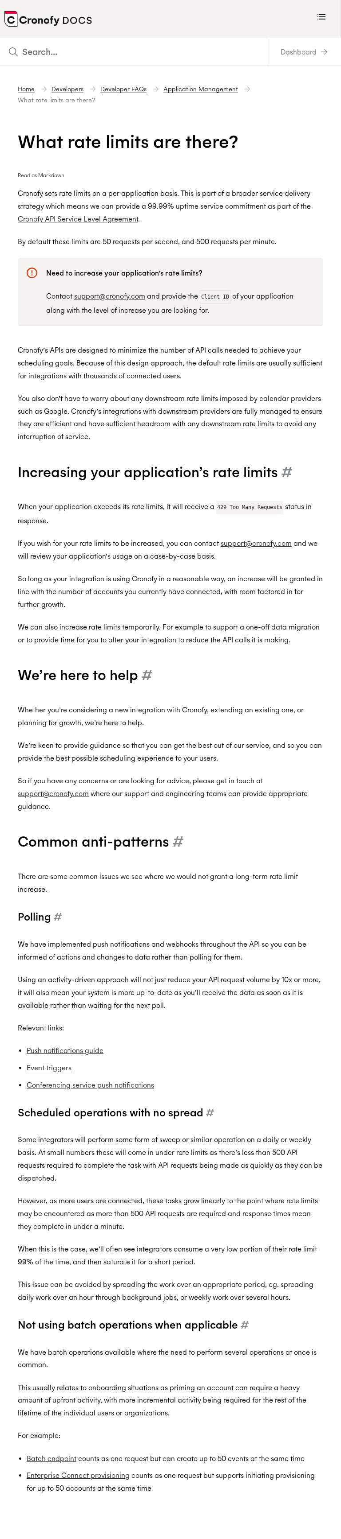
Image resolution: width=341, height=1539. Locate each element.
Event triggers (49, 1068)
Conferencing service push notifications (90, 1085)
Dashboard (299, 52)
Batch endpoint (51, 1458)
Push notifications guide (65, 1050)
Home (26, 89)
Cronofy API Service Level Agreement (78, 219)
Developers (67, 89)
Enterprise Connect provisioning (78, 1475)
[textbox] (133, 52)
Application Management (200, 89)
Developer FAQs (123, 89)
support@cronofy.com (109, 296)
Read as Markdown (41, 175)
